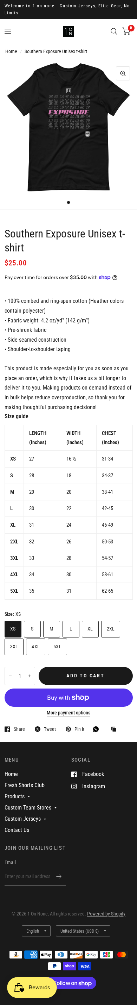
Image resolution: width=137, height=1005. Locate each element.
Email (10, 862)
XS (13, 629)
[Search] (114, 31)
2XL (111, 629)
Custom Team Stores (28, 807)
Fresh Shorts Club (25, 785)
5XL (57, 646)
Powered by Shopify (106, 914)
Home (11, 51)
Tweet (50, 729)
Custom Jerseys (23, 818)
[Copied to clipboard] (115, 729)
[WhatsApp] (97, 729)
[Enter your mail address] (59, 876)
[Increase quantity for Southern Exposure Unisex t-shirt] (29, 676)
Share (19, 729)
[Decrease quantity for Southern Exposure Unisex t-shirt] (10, 676)
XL (90, 629)
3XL (14, 646)
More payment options (68, 712)
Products (15, 796)
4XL (36, 646)
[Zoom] (123, 73)
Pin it (79, 729)
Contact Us (17, 830)
